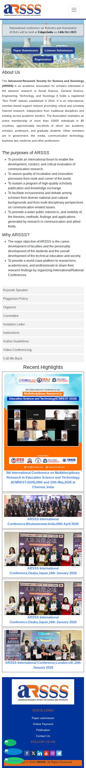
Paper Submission (25, 50)
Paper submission (43, 718)
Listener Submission (59, 50)
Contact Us (43, 736)
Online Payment (43, 724)
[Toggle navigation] (74, 10)
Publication (43, 730)
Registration (43, 59)
